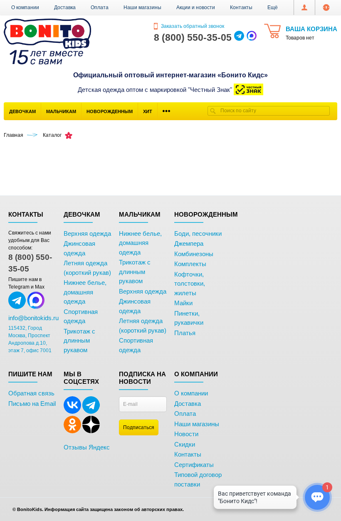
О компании (25, 7)
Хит (147, 111)
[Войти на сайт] (326, 7)
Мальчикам (61, 111)
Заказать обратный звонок (192, 26)
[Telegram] (91, 412)
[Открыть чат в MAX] (252, 37)
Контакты (241, 7)
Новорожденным (109, 111)
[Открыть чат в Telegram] (239, 37)
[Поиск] (213, 111)
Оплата (100, 7)
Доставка (65, 7)
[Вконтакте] (72, 412)
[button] (272, 7)
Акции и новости (195, 7)
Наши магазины (142, 7)
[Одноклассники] (72, 432)
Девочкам (22, 111)
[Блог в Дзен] (91, 432)
